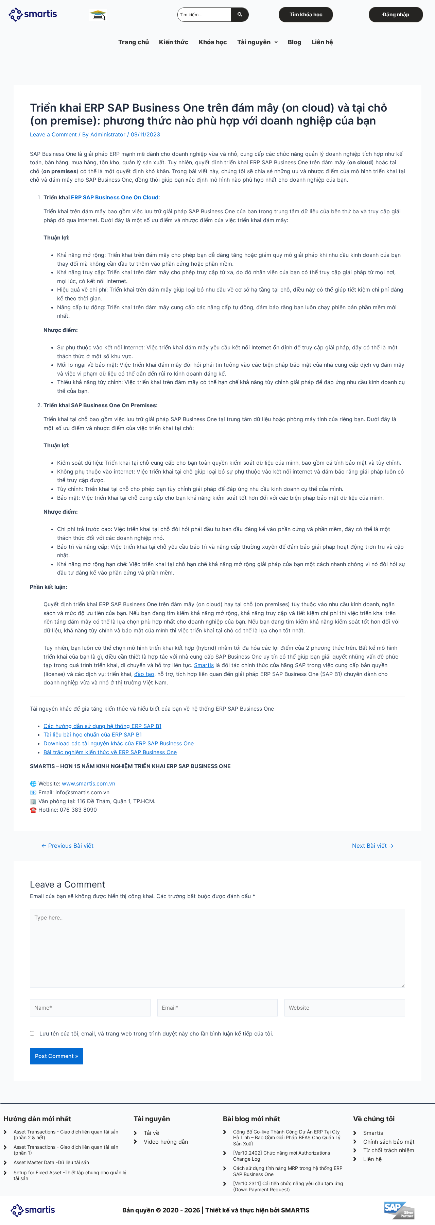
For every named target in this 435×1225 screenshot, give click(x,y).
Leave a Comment (53, 134)
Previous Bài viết (67, 845)
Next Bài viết (373, 845)
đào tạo (144, 674)
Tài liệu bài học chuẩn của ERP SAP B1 (93, 734)
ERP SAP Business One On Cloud (114, 197)
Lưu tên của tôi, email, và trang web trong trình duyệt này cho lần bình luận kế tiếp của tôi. (156, 1033)
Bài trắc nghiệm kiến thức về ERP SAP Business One (110, 752)
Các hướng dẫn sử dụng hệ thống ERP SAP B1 (102, 726)
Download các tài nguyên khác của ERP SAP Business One (119, 743)
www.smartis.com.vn (88, 783)
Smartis (204, 665)
